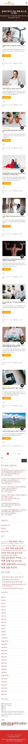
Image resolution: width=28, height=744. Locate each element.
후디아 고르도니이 (19, 545)
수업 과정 (3, 545)
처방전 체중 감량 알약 (9, 553)
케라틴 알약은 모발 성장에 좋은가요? (10, 503)
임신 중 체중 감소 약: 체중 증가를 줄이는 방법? (13, 302)
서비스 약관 (10, 735)
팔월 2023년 (4, 685)
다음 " (19, 453)
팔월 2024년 (4, 650)
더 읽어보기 (7, 55)
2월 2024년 (4, 669)
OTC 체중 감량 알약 (5, 550)
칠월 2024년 (4, 653)
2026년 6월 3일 (5, 44)
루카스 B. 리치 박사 (8, 63)
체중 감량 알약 (8, 564)
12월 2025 (3, 616)
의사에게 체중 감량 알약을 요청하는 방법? (13, 131)
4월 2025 (3, 628)
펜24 (14, 550)
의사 (20, 543)
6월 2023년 (4, 691)
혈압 (5, 543)
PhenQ (19, 550)
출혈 (23, 541)
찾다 (2, 457)
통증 (11, 550)
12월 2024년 (4, 638)
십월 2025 (3, 619)
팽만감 (2, 543)
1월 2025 (3, 634)
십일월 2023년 (4, 675)
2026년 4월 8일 (5, 128)
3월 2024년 (4, 666)
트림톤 (24, 558)
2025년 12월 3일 (5, 300)
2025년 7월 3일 (5, 386)
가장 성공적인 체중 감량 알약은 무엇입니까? (13, 217)
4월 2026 (3, 603)
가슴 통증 (16, 543)
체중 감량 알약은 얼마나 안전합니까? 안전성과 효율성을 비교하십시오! (13, 345)
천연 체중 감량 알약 (14, 548)
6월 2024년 (4, 656)
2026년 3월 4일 (5, 171)
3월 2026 (3, 606)
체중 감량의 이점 (15, 541)
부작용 (15, 555)
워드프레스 (19, 740)
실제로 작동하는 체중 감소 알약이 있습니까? (13, 46)
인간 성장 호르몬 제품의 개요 (12, 473)
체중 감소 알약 (19, 63)
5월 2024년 (4, 660)
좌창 (7, 541)
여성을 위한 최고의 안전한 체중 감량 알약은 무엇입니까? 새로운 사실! (13, 174)
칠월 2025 (3, 622)
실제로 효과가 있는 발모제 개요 (12, 482)
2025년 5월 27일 (5, 429)
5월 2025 (3, 625)
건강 (13, 545)
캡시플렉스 (12, 543)
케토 (24, 545)
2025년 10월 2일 (5, 343)
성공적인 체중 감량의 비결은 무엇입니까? (13, 431)
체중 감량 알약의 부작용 (11, 557)
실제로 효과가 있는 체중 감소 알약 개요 (17, 739)
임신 (25, 550)
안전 (20, 552)
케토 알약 (3, 548)
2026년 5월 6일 (5, 87)
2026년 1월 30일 (5, 257)
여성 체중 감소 (8, 545)
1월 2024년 (4, 672)
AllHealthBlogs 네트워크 (14, 736)
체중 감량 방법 (16, 561)
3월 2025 (3, 631)
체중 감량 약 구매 (5, 525)
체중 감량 (17, 446)
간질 (22, 543)
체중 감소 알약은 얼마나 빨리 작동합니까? (13, 388)
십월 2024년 (4, 644)
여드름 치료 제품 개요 (10, 490)
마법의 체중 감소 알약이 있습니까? (12, 88)
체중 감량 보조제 (9, 567)
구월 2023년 (4, 682)
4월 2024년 (4, 663)
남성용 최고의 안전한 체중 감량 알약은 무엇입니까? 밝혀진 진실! (13, 260)
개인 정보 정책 (17, 735)
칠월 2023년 (4, 688)
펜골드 (16, 550)
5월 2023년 (4, 694)
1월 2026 (3, 613)
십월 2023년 (4, 678)
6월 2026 (3, 597)
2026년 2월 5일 (5, 214)
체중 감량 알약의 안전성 (6, 555)
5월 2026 (3, 600)
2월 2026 (3, 609)
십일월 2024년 (4, 641)
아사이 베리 (3, 541)
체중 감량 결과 (21, 564)
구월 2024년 (4, 647)
